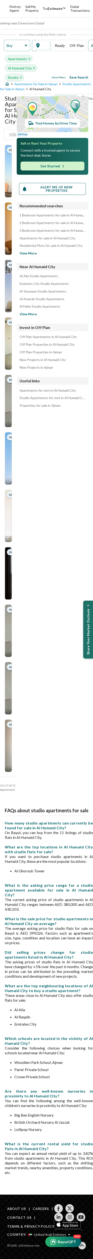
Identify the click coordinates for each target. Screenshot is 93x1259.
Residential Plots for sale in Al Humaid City (51, 246)
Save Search (78, 77)
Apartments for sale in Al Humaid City (47, 238)
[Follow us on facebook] (58, 1208)
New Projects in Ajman (36, 367)
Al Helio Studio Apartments (40, 306)
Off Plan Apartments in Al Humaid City (48, 337)
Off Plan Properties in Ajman (41, 352)
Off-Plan (77, 45)
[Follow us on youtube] (81, 1217)
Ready (60, 45)
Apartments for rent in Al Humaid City (48, 390)
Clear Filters (59, 77)
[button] (16, 45)
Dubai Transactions (80, 8)
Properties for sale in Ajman (40, 405)
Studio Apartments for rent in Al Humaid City (52, 398)
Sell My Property (32, 8)
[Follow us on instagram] (69, 1217)
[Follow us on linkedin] (58, 1217)
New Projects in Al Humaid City (43, 360)
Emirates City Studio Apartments (44, 284)
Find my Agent (15, 8)
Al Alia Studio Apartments (39, 276)
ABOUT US (16, 1209)
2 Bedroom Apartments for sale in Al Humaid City (52, 223)
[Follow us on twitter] (69, 1208)
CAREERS (41, 1209)
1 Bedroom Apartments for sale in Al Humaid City (52, 215)
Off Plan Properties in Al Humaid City (47, 344)
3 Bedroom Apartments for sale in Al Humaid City (52, 230)
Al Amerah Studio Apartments (42, 299)
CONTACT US (19, 1217)
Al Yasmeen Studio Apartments (43, 291)
